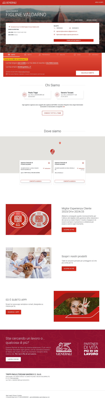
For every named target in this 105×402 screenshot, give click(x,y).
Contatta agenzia (36, 181)
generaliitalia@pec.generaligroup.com (40, 397)
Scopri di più (69, 230)
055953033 (60, 28)
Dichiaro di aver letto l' (18, 72)
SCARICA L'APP (13, 312)
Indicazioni (47, 168)
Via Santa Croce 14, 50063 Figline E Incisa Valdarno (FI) (25, 27)
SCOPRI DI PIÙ (69, 268)
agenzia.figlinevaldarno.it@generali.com (66, 31)
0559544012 (75, 28)
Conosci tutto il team (52, 113)
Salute (62, 55)
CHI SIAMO (67, 20)
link (64, 106)
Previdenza (46, 55)
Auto (13, 55)
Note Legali (9, 395)
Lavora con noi (13, 359)
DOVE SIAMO (79, 20)
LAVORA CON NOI (91, 20)
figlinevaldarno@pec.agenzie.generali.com (67, 34)
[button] (60, 143)
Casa (79, 55)
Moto (30, 55)
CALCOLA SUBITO (87, 73)
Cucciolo (95, 55)
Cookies (20, 395)
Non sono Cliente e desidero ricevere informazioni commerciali (26, 74)
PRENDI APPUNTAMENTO (74, 40)
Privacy (15, 395)
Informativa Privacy (24, 72)
